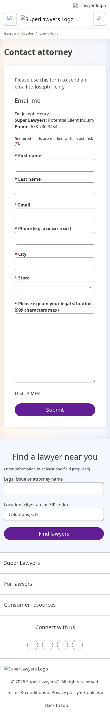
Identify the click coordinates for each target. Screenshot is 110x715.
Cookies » (93, 692)
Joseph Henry (48, 33)
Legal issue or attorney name (33, 479)
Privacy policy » (67, 692)
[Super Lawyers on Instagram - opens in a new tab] (47, 645)
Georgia (10, 33)
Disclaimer (27, 393)
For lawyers (18, 583)
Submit (55, 409)
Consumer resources (30, 604)
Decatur (27, 33)
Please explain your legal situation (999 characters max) (53, 307)
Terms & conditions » (28, 692)
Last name (28, 179)
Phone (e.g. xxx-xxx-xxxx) (43, 228)
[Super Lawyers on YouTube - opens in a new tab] (62, 645)
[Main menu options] (10, 19)
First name (28, 156)
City (20, 254)
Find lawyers (54, 533)
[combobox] (54, 488)
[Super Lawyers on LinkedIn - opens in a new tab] (77, 645)
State (22, 278)
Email (22, 205)
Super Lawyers (22, 562)
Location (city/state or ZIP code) (36, 505)
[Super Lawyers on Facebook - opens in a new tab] (32, 645)
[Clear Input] (97, 488)
